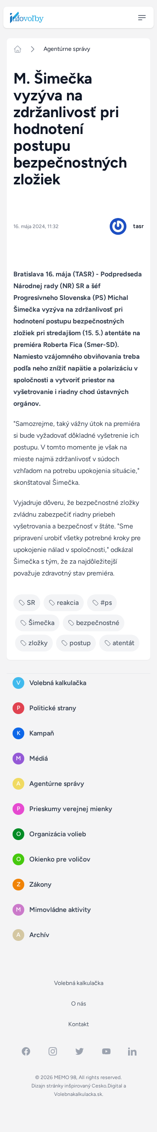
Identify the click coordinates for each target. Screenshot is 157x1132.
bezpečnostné (97, 623)
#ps (106, 603)
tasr (138, 226)
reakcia (68, 603)
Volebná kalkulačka (78, 983)
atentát (123, 643)
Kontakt (78, 1024)
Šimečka (41, 623)
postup (80, 643)
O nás (78, 1003)
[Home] (20, 49)
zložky (38, 643)
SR (31, 603)
